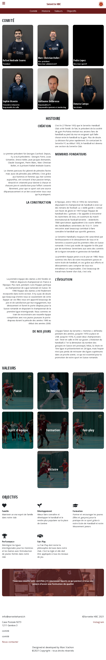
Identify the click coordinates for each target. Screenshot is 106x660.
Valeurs (59, 10)
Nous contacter (10, 641)
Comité (33, 10)
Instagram (98, 622)
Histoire (46, 10)
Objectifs (71, 10)
